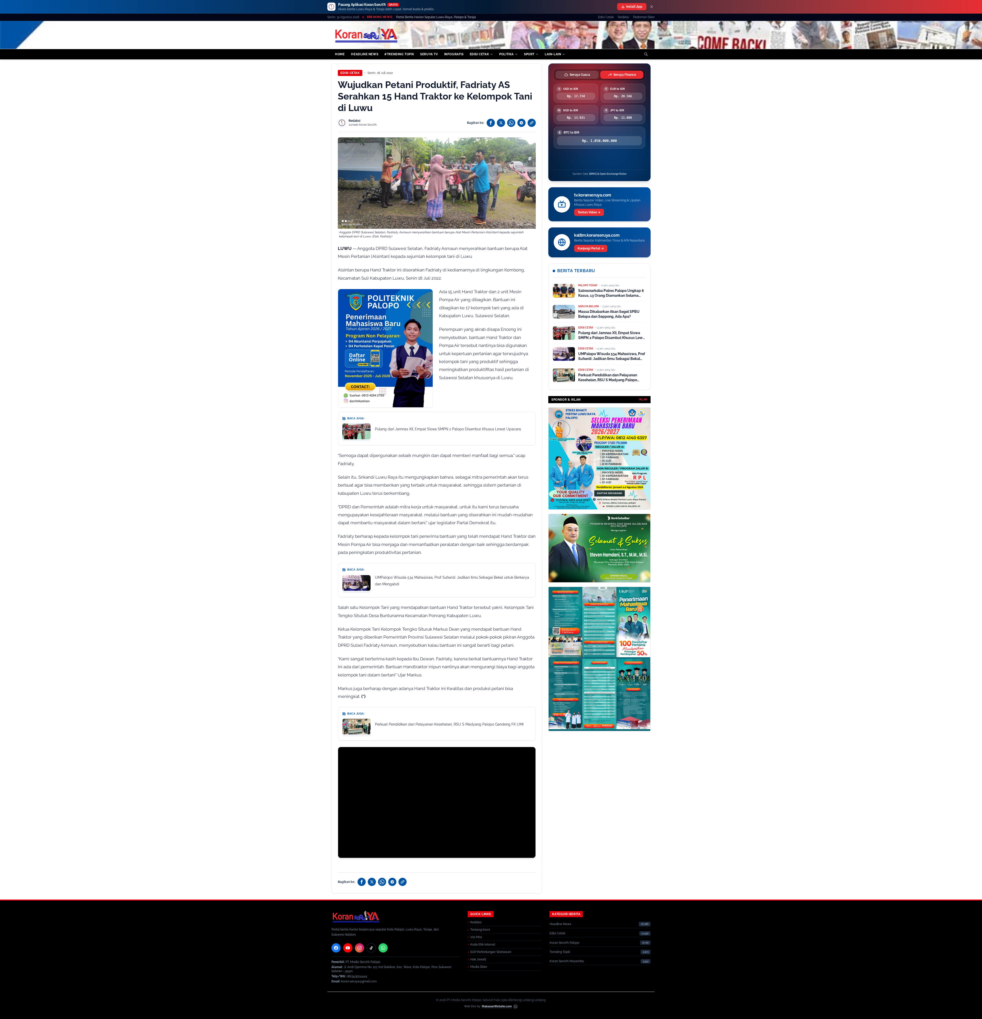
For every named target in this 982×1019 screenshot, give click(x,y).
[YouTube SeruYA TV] (347, 947)
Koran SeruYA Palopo (564, 943)
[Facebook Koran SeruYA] (336, 947)
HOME (339, 54)
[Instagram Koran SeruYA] (359, 947)
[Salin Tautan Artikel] (532, 123)
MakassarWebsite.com (497, 1006)
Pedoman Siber (644, 17)
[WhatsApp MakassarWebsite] (515, 1006)
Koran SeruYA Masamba (567, 961)
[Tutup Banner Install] (652, 7)
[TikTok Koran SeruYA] (371, 947)
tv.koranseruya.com (592, 195)
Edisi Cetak (606, 17)
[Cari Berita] (646, 54)
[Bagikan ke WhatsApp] (511, 123)
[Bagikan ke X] (501, 123)
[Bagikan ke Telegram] (521, 123)
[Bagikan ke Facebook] (491, 123)
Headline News (560, 924)
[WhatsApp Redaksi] (383, 947)
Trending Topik (560, 952)
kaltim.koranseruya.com (596, 235)
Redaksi (623, 17)
